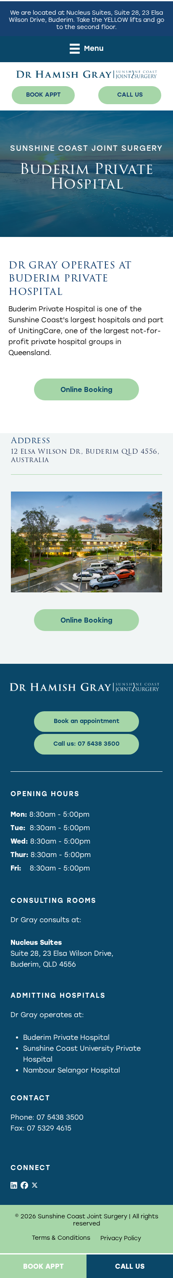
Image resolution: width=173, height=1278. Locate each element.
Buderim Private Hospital (66, 1037)
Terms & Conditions (61, 1238)
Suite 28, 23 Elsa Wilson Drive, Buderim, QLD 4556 (61, 953)
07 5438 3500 (60, 1117)
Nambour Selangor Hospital (71, 1070)
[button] (43, 95)
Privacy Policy (120, 1238)
